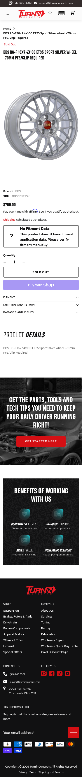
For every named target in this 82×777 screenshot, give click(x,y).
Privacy (23, 772)
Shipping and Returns (50, 772)
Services (46, 616)
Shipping (9, 219)
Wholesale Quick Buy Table (59, 646)
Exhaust (8, 646)
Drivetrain (10, 622)
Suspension (11, 610)
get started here (41, 441)
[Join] (73, 732)
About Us (47, 610)
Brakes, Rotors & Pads (17, 616)
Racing (45, 628)
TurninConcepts (40, 767)
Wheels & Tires (13, 640)
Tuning (46, 622)
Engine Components (16, 628)
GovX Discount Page (54, 652)
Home (7, 28)
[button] (61, 12)
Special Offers (12, 652)
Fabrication (48, 634)
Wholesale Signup (53, 640)
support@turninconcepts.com (56, 3)
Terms (33, 772)
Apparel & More (13, 634)
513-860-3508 (23, 3)
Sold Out (41, 272)
